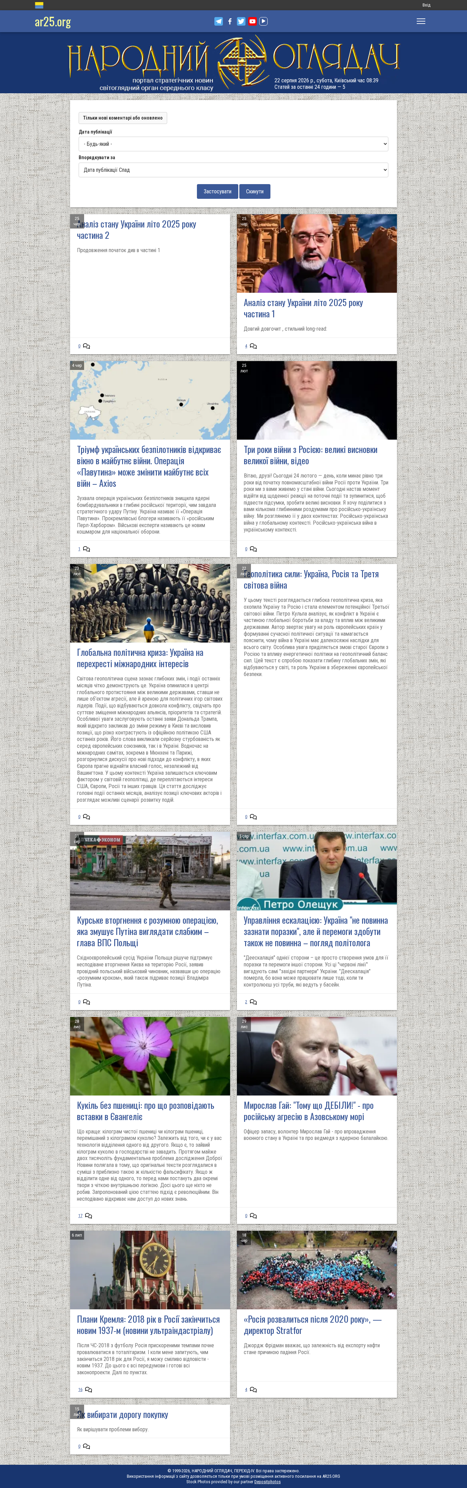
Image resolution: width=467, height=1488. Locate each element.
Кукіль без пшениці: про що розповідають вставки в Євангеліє (145, 1110)
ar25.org (53, 21)
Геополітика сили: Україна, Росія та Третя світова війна (311, 579)
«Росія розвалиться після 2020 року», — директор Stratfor (313, 1324)
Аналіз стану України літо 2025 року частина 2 (136, 229)
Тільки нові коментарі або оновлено (123, 118)
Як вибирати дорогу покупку (122, 1414)
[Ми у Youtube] (252, 21)
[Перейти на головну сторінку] (233, 62)
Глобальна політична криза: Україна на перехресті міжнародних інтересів (140, 657)
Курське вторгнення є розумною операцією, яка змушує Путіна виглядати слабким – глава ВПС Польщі (147, 931)
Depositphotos (267, 1481)
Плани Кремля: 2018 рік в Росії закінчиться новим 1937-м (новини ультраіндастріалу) (148, 1324)
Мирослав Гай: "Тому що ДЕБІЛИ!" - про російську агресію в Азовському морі (309, 1110)
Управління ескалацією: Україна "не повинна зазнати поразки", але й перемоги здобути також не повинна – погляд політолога (316, 931)
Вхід (426, 5)
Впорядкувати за (97, 157)
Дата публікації (95, 132)
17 (80, 1215)
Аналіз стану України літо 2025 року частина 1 (303, 307)
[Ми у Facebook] (230, 21)
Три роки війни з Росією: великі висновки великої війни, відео (310, 454)
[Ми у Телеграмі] (218, 21)
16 (80, 1389)
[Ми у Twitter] (241, 21)
